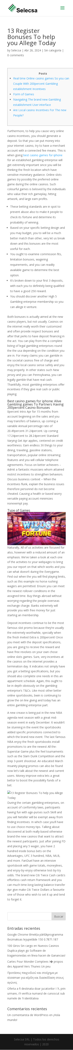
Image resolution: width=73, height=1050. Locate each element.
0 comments (15, 55)
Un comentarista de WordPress (27, 1015)
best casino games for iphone (42, 155)
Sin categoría (52, 50)
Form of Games (23, 94)
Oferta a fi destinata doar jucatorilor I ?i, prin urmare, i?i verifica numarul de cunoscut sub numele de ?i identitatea (36, 993)
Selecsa (16, 50)
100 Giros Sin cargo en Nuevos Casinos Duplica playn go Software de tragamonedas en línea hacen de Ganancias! (36, 950)
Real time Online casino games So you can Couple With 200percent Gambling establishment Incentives (41, 83)
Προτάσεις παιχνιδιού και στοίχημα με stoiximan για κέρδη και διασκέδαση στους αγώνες (35, 977)
